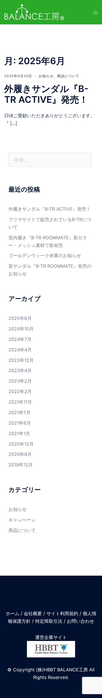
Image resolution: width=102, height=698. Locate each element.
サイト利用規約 (62, 613)
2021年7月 (19, 412)
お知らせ (46, 76)
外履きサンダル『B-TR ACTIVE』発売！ (46, 94)
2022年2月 (20, 391)
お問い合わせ (80, 621)
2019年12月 (20, 465)
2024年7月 (19, 339)
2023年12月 (21, 360)
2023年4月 (20, 370)
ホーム (12, 613)
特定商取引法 (48, 621)
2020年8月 (20, 454)
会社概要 (33, 613)
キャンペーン (22, 520)
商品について (68, 76)
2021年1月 (19, 433)
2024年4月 (20, 350)
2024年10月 (21, 329)
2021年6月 (19, 423)
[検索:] (50, 160)
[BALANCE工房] (34, 11)
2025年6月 (20, 318)
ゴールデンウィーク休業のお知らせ (44, 255)
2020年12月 (21, 444)
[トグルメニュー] (95, 12)
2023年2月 (20, 381)
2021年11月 (20, 402)
